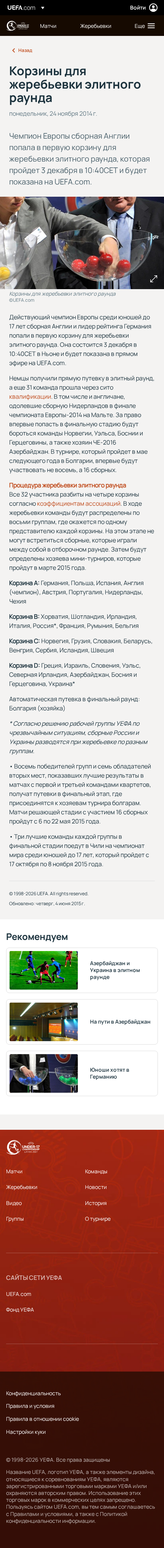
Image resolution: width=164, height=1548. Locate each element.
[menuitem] (53, 25)
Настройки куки (26, 1431)
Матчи (14, 1171)
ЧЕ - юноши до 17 (17, 26)
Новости (96, 1187)
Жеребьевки (21, 1187)
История (96, 1203)
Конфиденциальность (33, 1393)
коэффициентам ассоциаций (79, 503)
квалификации (30, 396)
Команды (96, 1171)
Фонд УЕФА (20, 1309)
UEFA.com (18, 1293)
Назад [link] (25, 50)
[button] (143, 25)
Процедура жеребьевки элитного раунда (67, 485)
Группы (15, 1218)
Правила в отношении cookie (42, 1418)
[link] (48, 25)
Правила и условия (30, 1405)
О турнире (98, 1218)
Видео (14, 1203)
